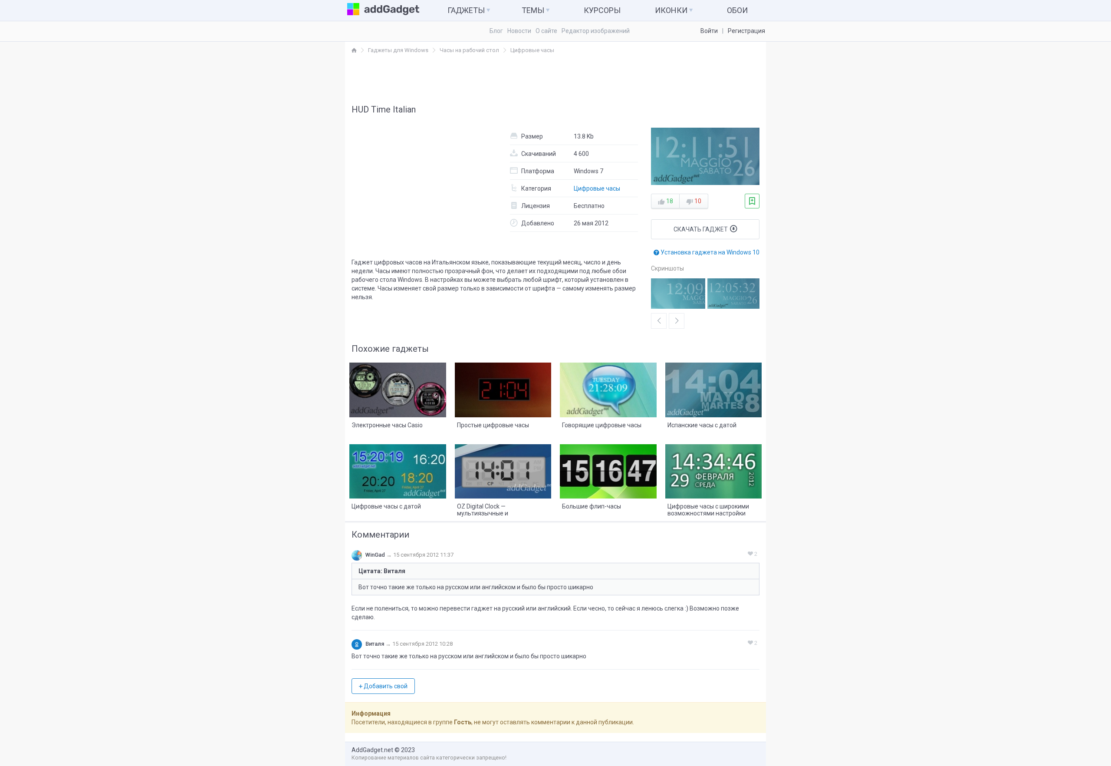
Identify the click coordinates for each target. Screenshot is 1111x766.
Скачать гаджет (701, 229)
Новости (519, 30)
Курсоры (602, 10)
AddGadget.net (372, 749)
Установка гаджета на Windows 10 (709, 252)
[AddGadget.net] (354, 50)
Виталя (374, 644)
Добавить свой (385, 686)
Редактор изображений (596, 30)
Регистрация (746, 30)
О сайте (546, 30)
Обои (737, 10)
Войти (709, 30)
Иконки (672, 10)
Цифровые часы (597, 188)
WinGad (375, 554)
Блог (496, 30)
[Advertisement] (555, 78)
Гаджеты (466, 10)
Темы (534, 10)
